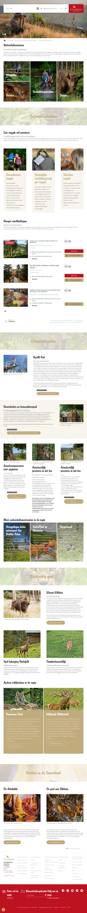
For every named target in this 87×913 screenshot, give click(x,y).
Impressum (34, 907)
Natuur (60, 870)
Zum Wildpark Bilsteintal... (56, 743)
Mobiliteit (74, 868)
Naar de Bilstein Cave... (56, 842)
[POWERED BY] (10, 321)
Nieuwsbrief (75, 873)
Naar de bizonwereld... (56, 622)
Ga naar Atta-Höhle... (12, 842)
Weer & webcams (77, 862)
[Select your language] (6, 311)
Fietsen (33, 860)
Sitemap (56, 907)
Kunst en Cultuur (49, 865)
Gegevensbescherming (45, 907)
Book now (74, 251)
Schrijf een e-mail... (9, 875)
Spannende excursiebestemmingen (26, 40)
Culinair (61, 860)
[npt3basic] (76, 8)
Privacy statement (78, 320)
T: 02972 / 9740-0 (8, 872)
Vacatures (63, 907)
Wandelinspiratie (35, 857)
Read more (34, 258)
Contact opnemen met (23, 907)
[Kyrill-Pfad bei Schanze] (15, 364)
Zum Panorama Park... (15, 746)
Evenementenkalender (51, 857)
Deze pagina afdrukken (74, 848)
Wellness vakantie (22, 863)
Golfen (33, 868)
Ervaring (10, 40)
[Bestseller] (16, 249)
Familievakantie (21, 860)
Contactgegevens (77, 879)
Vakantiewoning (21, 857)
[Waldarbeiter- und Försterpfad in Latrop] (71, 413)
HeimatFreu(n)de (63, 857)
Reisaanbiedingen (22, 870)
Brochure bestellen (77, 865)
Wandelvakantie (21, 873)
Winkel (74, 870)
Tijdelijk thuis (62, 863)
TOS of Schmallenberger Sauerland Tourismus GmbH (61, 320)
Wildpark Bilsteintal (57, 714)
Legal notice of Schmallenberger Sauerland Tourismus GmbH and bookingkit (66, 322)
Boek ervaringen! (49, 878)
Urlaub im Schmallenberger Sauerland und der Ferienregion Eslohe (5, 40)
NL (61, 8)
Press (68, 907)
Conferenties (75, 876)
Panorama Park (14, 714)
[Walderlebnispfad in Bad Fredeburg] (43, 452)
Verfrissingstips (49, 875)
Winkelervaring (49, 872)
